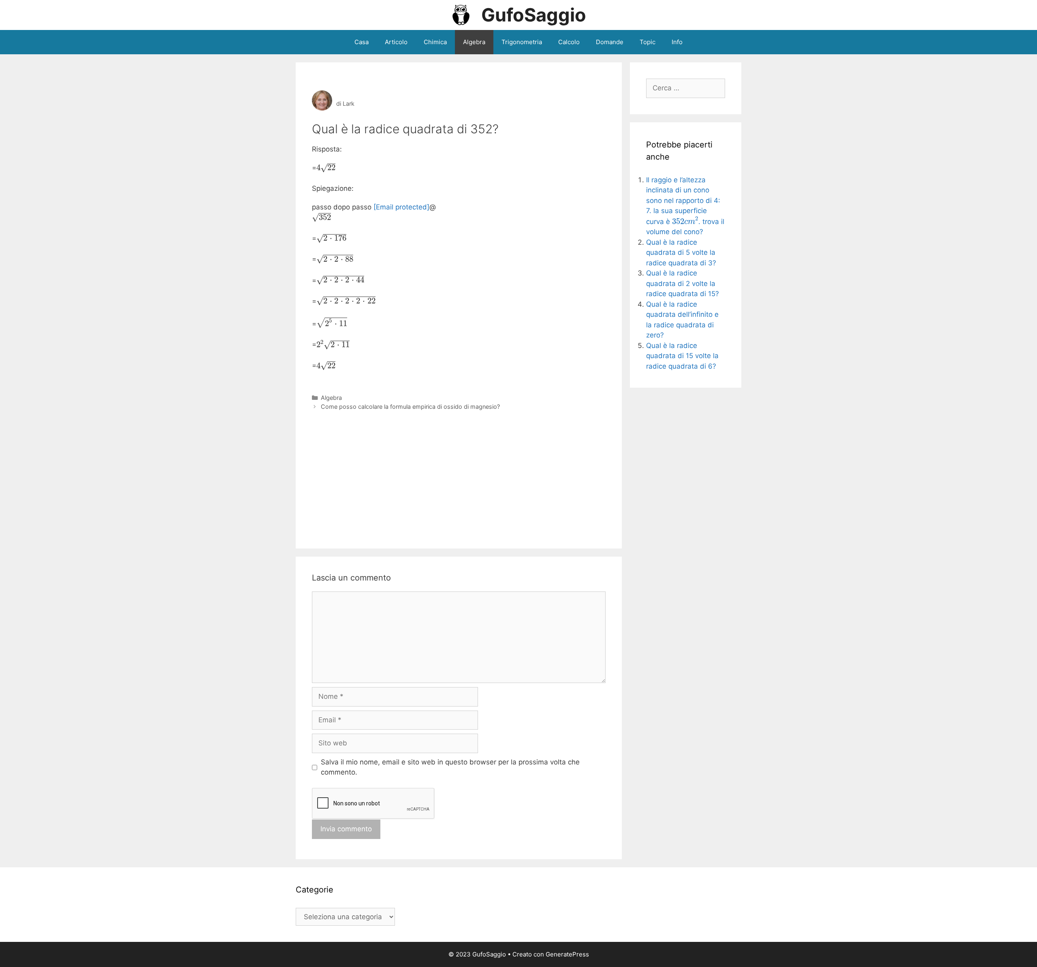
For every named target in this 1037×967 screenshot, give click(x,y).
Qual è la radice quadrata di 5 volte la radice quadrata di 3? (681, 252)
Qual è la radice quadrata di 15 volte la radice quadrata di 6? (682, 356)
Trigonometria (521, 42)
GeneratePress (567, 954)
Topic (647, 42)
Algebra (474, 42)
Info (677, 42)
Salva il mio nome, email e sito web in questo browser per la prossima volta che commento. (450, 767)
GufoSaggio (533, 15)
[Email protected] (401, 207)
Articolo (396, 42)
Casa (361, 42)
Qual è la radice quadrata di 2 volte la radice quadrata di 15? (682, 283)
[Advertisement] (459, 471)
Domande (609, 42)
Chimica (435, 42)
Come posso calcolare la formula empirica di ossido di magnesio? (410, 406)
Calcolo (569, 42)
